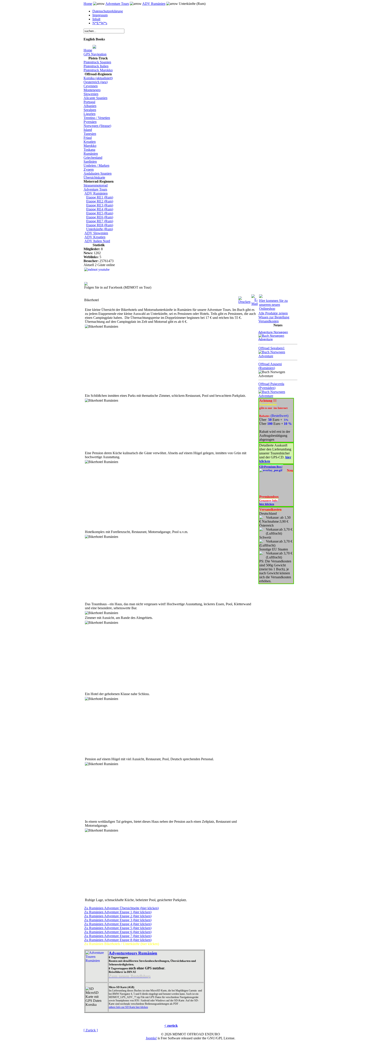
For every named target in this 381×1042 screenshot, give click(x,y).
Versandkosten (268, 321)
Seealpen (90, 110)
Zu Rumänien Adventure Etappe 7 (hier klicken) (117, 936)
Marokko (90, 146)
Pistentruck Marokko (98, 70)
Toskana (89, 149)
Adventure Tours (117, 4)
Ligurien (89, 114)
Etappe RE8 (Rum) (99, 225)
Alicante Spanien (95, 98)
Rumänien (91, 153)
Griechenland (93, 157)
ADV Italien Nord (97, 241)
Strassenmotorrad (96, 185)
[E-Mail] (254, 299)
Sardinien (90, 161)
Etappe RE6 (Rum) (99, 217)
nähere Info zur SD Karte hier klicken (128, 1007)
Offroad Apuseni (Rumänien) (270, 366)
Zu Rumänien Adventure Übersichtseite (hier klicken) (121, 908)
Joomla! (151, 1038)
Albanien (90, 106)
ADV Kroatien (94, 237)
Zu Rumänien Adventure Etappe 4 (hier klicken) (117, 924)
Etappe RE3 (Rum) (99, 205)
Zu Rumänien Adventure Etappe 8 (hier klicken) (117, 940)
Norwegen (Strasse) (97, 126)
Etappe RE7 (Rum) (99, 221)
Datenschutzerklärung (107, 11)
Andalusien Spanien (98, 173)
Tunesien (90, 134)
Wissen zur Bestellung (273, 317)
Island (88, 130)
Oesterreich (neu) (96, 82)
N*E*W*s (99, 23)
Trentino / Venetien (97, 118)
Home (88, 4)
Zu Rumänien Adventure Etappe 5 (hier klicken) (117, 928)
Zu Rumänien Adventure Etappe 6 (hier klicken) (117, 932)
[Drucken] (244, 299)
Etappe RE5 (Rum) (99, 213)
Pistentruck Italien (96, 66)
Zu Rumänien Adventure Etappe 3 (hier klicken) (117, 920)
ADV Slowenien (96, 233)
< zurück (171, 1025)
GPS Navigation (95, 54)
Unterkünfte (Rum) (99, 229)
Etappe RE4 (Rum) (99, 209)
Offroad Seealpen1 (271, 348)
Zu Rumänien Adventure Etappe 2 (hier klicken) (117, 916)
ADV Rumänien (153, 4)
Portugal (89, 102)
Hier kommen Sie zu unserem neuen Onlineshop (273, 304)
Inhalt (96, 19)
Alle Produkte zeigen (273, 313)
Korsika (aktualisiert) (98, 78)
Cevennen (91, 86)
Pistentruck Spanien (97, 62)
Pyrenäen (90, 122)
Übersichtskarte (94, 177)
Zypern (89, 169)
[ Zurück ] (91, 1030)
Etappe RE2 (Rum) (99, 201)
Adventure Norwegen (273, 332)
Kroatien (90, 142)
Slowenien (91, 94)
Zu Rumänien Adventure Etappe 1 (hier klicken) (117, 912)
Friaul (88, 138)
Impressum (100, 15)
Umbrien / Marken (96, 165)
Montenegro (92, 90)
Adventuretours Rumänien (133, 953)
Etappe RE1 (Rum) (99, 197)
